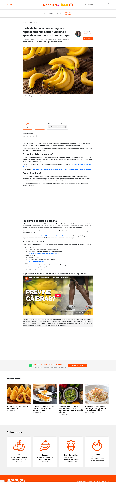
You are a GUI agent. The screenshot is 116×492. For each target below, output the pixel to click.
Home (24, 22)
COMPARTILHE (88, 38)
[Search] (107, 5)
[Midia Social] (94, 481)
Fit (45, 13)
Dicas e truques (33, 22)
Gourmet (51, 13)
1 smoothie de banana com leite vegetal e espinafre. (43, 253)
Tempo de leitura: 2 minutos (57, 126)
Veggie (59, 13)
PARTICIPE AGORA (77, 365)
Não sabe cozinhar (68, 13)
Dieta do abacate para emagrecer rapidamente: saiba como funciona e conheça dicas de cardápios (61, 169)
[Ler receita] (50, 127)
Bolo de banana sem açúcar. (36, 261)
